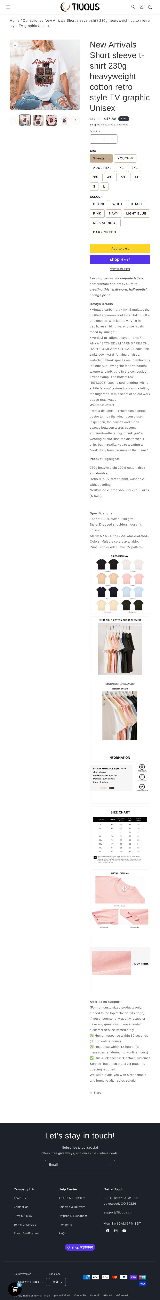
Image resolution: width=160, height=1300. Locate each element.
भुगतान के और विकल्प (120, 269)
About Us (20, 1198)
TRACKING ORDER (72, 1198)
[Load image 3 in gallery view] (51, 120)
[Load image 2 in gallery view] (38, 120)
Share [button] (98, 1092)
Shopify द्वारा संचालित (40, 1296)
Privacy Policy (23, 1215)
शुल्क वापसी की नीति (62, 1295)
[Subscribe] (110, 1164)
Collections (32, 20)
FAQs (62, 1233)
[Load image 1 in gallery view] (25, 120)
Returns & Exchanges (73, 1215)
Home (15, 20)
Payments (65, 1224)
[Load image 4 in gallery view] (64, 120)
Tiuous (26, 1296)
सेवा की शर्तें (94, 1295)
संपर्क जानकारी (122, 1295)
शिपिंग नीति (107, 1295)
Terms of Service (25, 1224)
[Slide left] (14, 120)
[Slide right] (75, 120)
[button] (8, 7)
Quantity (95, 131)
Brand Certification (26, 1233)
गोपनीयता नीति (80, 1295)
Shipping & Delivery (72, 1206)
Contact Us (21, 1206)
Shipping (95, 124)
